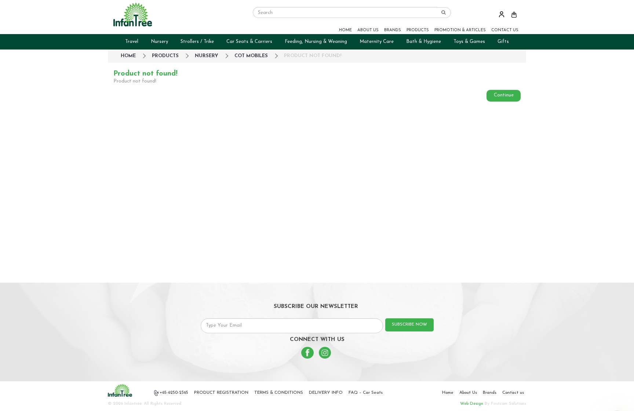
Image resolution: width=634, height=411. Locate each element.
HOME (345, 30)
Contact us (513, 392)
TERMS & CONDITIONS (278, 392)
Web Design (471, 403)
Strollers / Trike (197, 41)
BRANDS (392, 30)
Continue (504, 95)
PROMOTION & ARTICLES (460, 30)
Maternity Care (377, 41)
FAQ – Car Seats (366, 392)
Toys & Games (469, 41)
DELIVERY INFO (326, 392)
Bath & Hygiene (423, 41)
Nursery (159, 41)
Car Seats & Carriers (249, 41)
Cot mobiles (251, 56)
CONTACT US (504, 30)
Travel (131, 41)
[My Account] (501, 14)
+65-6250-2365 (174, 392)
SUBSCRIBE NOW (409, 324)
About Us (468, 392)
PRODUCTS (418, 30)
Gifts (503, 41)
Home (447, 392)
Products (165, 56)
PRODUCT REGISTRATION (221, 392)
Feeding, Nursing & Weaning (316, 41)
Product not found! (312, 56)
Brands (489, 392)
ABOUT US (368, 30)
